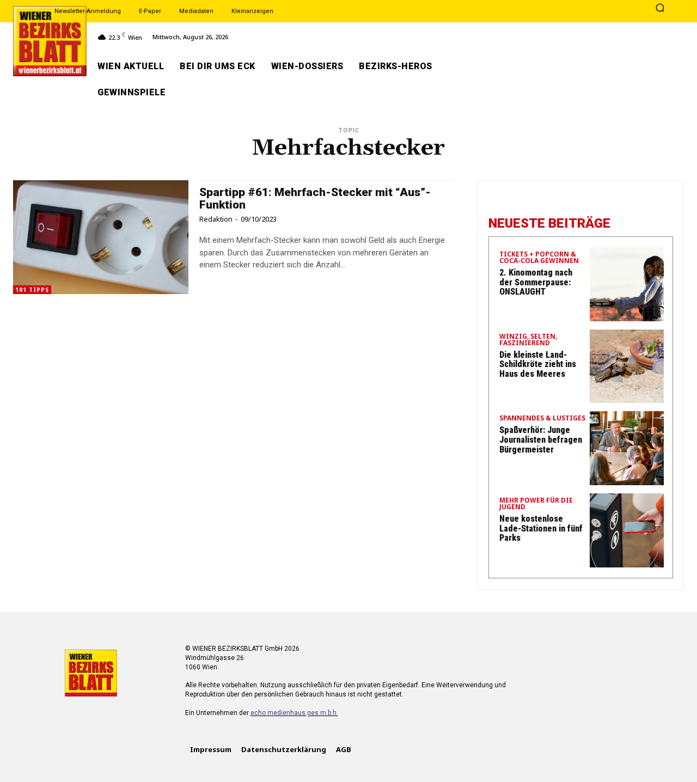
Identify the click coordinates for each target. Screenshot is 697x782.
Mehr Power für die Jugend (536, 504)
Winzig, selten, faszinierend (528, 340)
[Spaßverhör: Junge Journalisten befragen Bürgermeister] (627, 448)
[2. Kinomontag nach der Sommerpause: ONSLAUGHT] (627, 284)
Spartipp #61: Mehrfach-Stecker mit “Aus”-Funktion (315, 198)
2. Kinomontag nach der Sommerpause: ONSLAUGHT (535, 282)
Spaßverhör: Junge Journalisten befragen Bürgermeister (540, 439)
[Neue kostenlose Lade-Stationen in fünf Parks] (627, 530)
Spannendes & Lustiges (542, 419)
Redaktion (216, 219)
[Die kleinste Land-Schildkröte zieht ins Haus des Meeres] (627, 366)
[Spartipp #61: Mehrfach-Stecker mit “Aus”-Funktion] (100, 237)
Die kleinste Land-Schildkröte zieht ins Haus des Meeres (537, 364)
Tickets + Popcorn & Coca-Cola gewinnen (539, 258)
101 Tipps (32, 290)
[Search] (660, 8)
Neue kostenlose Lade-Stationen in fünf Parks (541, 528)
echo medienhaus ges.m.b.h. (294, 713)
